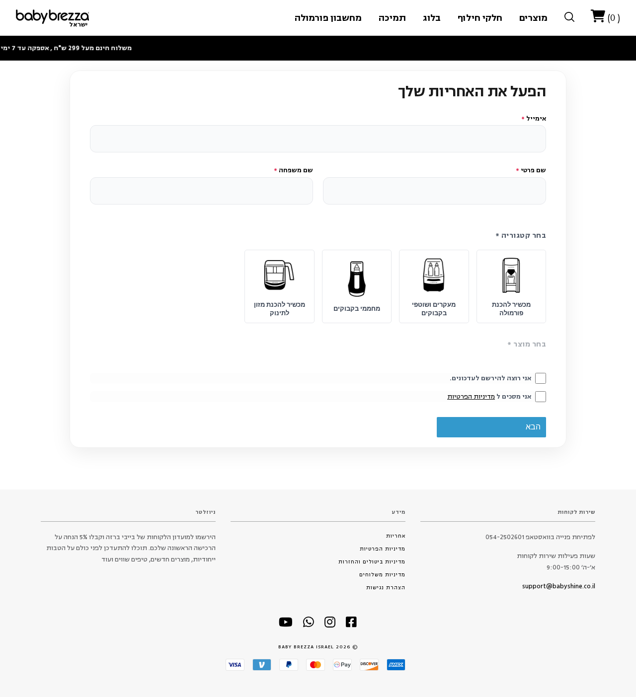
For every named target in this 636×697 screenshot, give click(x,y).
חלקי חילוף (480, 17)
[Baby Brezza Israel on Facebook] (351, 624)
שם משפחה (293, 170)
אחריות (395, 536)
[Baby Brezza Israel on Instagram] (330, 624)
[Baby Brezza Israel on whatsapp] (309, 624)
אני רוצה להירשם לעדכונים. (490, 378)
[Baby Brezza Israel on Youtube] (286, 624)
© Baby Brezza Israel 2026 (318, 646)
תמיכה (392, 17)
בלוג (432, 17)
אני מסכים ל (489, 396)
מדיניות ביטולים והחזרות (371, 561)
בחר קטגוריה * (520, 235)
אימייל (533, 118)
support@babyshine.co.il (558, 586)
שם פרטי (531, 170)
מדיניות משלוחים (382, 574)
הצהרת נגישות (385, 587)
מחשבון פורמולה (328, 17)
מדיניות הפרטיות (471, 396)
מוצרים (533, 17)
